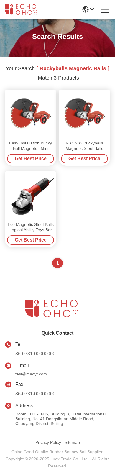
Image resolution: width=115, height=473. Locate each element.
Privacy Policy (48, 442)
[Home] (57, 315)
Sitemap (72, 442)
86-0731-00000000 (35, 353)
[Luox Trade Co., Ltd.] (24, 9)
